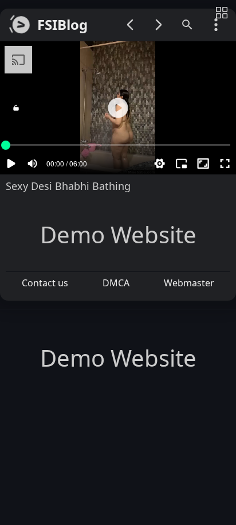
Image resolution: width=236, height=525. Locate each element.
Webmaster (189, 283)
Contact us (45, 283)
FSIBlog (62, 25)
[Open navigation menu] (215, 24)
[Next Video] (158, 24)
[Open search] (187, 24)
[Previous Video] (130, 24)
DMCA (116, 283)
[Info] (221, 13)
